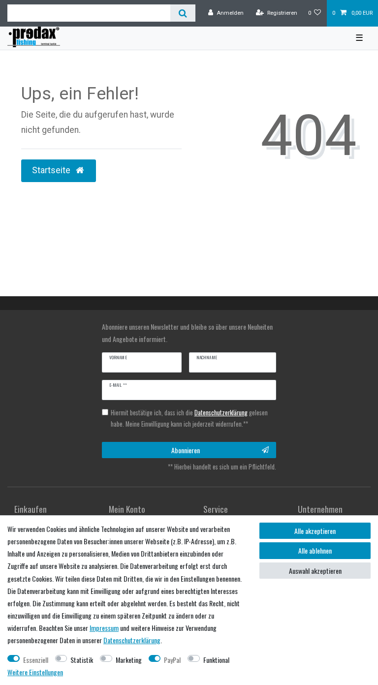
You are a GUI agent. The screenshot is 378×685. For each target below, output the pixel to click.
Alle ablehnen (315, 550)
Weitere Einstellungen (35, 672)
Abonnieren (185, 450)
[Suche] (182, 13)
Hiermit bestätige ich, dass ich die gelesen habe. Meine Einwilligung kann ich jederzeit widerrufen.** (189, 418)
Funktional (216, 659)
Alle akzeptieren (315, 531)
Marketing (129, 659)
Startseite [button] (52, 170)
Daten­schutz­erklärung (131, 640)
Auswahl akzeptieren (315, 570)
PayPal (172, 659)
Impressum (104, 628)
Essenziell (35, 659)
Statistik (81, 659)
